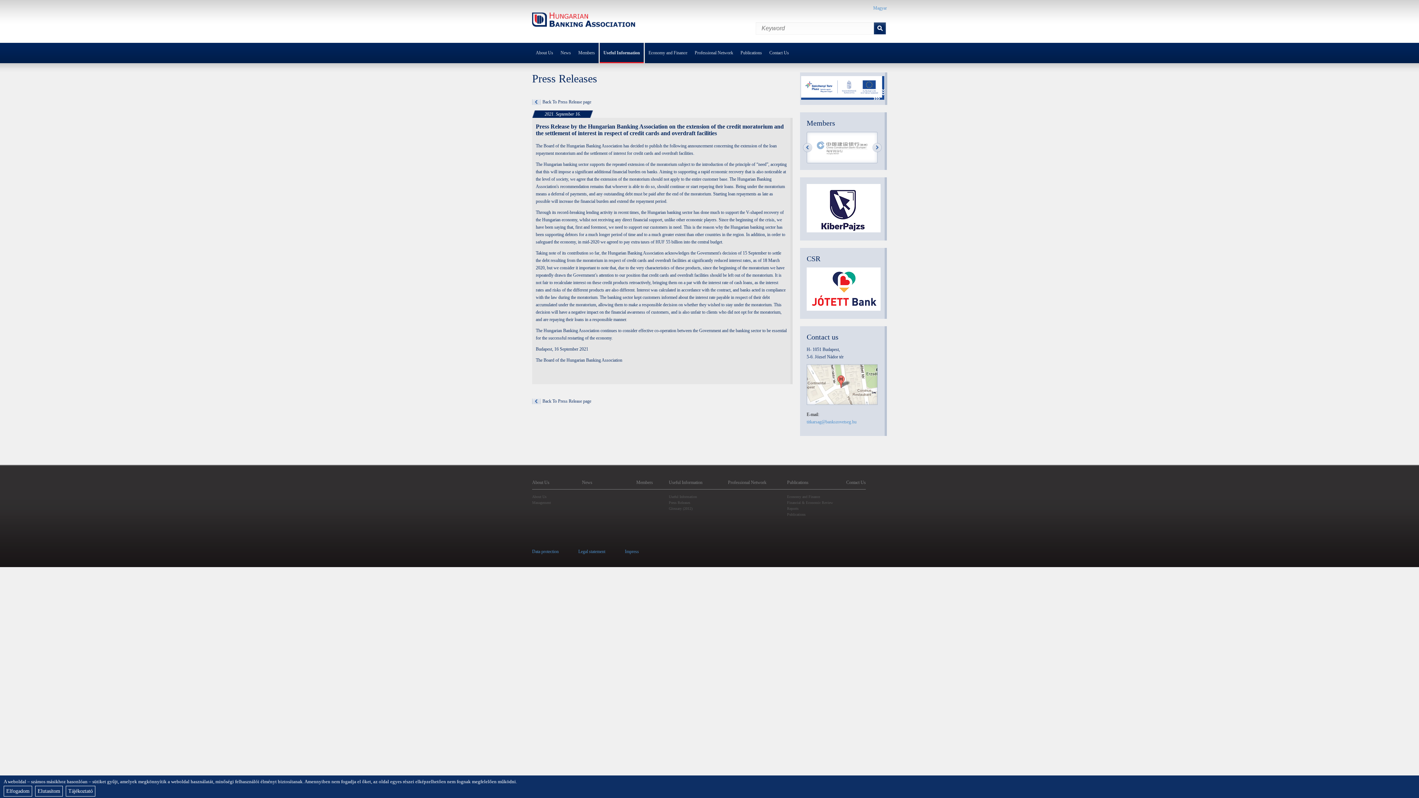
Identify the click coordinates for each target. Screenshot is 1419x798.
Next (877, 147)
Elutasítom (49, 791)
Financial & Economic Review (810, 503)
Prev (807, 147)
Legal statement (591, 551)
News (566, 52)
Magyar (880, 8)
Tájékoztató (80, 791)
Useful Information (621, 52)
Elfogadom (18, 791)
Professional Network (714, 52)
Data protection (545, 551)
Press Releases (679, 503)
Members (586, 52)
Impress (632, 551)
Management (541, 503)
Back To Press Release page (566, 102)
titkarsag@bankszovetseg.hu (832, 421)
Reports (793, 509)
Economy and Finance (668, 52)
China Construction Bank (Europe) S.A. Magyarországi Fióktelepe (842, 148)
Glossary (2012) (681, 509)
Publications (751, 52)
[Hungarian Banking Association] (584, 20)
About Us (544, 52)
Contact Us (779, 52)
